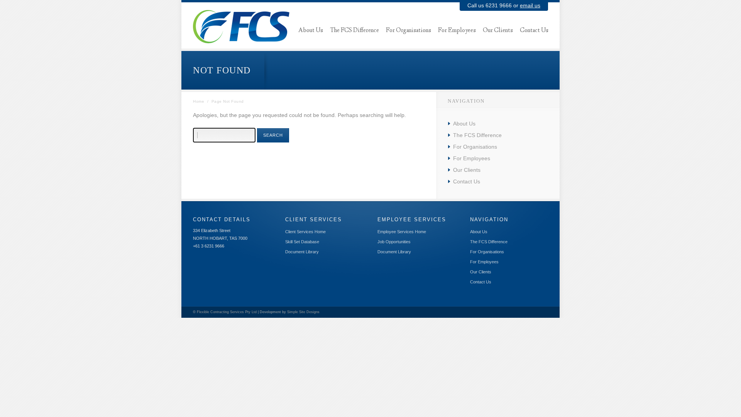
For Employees (471, 158)
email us (530, 5)
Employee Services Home (401, 231)
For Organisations (475, 147)
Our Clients (466, 170)
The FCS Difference (477, 135)
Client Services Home (305, 231)
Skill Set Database (302, 241)
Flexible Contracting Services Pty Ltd (227, 312)
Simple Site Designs (303, 312)
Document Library (302, 251)
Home (198, 101)
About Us (464, 123)
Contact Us (466, 181)
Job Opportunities (394, 241)
